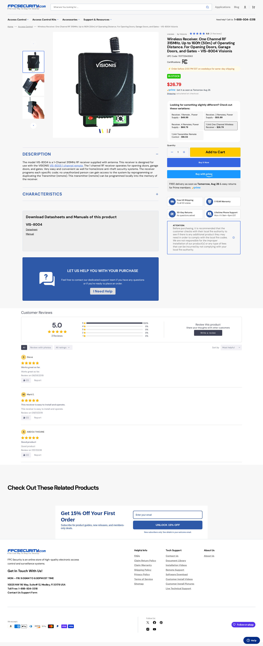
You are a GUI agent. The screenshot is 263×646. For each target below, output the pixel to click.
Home (10, 26)
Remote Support (175, 569)
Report (37, 380)
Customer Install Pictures (180, 583)
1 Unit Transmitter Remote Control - (184, 135)
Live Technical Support (178, 588)
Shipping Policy (142, 569)
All (24, 347)
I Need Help (102, 291)
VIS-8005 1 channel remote (66, 165)
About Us (209, 555)
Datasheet (31, 229)
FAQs (137, 555)
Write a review (208, 332)
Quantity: (171, 145)
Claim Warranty (143, 565)
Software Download (177, 574)
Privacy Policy (142, 574)
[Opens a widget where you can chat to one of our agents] (251, 640)
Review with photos (40, 347)
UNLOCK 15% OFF (168, 524)
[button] (245, 7)
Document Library (176, 560)
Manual (30, 234)
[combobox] (131, 7)
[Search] (208, 7)
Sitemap (139, 583)
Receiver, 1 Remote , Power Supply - (185, 116)
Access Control (25, 26)
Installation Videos (176, 565)
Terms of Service (143, 579)
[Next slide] (33, 126)
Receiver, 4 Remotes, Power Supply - (185, 126)
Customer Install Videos (179, 579)
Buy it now (204, 162)
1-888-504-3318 (244, 19)
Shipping (171, 93)
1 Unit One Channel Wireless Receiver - (219, 126)
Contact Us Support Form (22, 592)
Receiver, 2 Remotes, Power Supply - (219, 116)
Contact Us (172, 555)
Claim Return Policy (145, 560)
